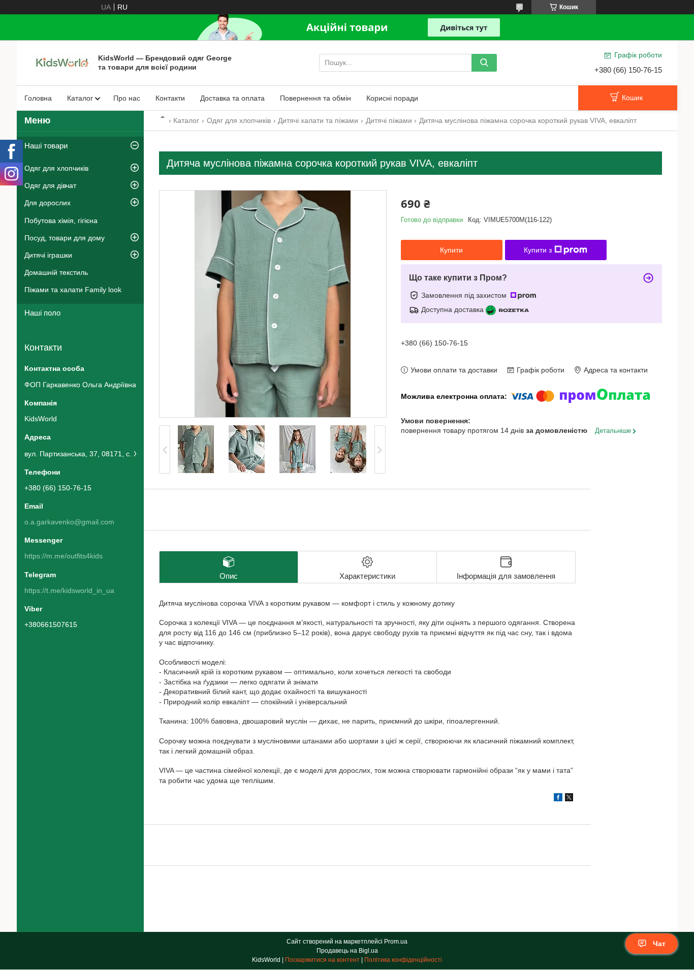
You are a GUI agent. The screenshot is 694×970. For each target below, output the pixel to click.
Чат (659, 944)
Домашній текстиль (56, 272)
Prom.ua (395, 941)
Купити (451, 250)
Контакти (170, 98)
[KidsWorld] (62, 62)
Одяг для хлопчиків (239, 120)
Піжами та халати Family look (72, 290)
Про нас (126, 98)
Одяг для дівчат (50, 185)
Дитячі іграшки (48, 255)
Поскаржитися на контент (322, 959)
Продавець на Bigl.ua (347, 950)
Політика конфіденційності (403, 959)
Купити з (538, 250)
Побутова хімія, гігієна (61, 220)
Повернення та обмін (315, 98)
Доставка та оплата (232, 98)
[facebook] (558, 799)
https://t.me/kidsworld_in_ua (69, 590)
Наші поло (42, 312)
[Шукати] (484, 63)
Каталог (80, 98)
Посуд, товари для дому (64, 238)
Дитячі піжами (389, 120)
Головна (38, 98)
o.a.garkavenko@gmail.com (69, 522)
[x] (569, 799)
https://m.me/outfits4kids (63, 556)
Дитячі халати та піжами (318, 120)
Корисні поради (392, 98)
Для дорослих (47, 203)
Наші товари (46, 145)
